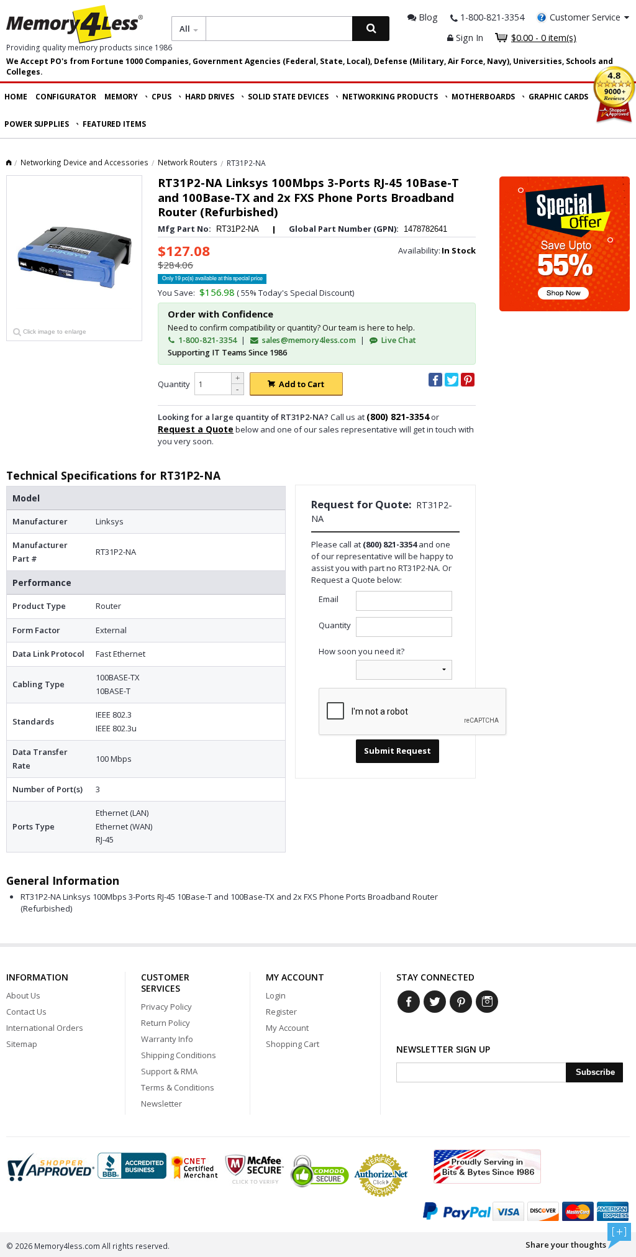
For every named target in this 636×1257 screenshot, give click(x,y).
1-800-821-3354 (206, 340)
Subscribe (595, 1072)
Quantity (174, 384)
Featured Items (114, 124)
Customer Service (585, 17)
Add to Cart (301, 384)
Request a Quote (196, 429)
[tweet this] (451, 379)
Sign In (468, 37)
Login (276, 995)
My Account (287, 1027)
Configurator (65, 96)
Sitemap (21, 1043)
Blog (427, 17)
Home (15, 96)
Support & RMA (169, 1071)
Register (281, 1011)
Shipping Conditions (178, 1055)
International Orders (44, 1027)
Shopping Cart (292, 1043)
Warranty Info (167, 1038)
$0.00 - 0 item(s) (543, 37)
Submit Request (397, 750)
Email (328, 599)
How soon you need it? (361, 651)
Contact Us (26, 1011)
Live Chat (397, 340)
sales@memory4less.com (309, 340)
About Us (23, 995)
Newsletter (161, 1103)
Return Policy (165, 1022)
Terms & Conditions (177, 1087)
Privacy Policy (166, 1006)
